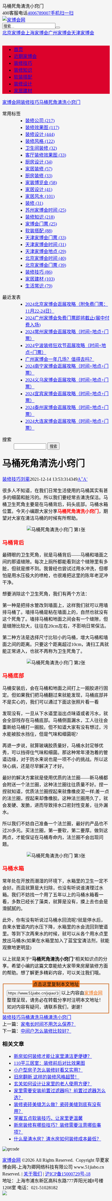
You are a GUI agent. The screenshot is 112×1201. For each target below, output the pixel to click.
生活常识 (38, 285)
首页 (18, 49)
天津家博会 (82, 32)
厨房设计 (38, 161)
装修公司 (40, 120)
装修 (34, 203)
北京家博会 (13, 32)
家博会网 (11, 102)
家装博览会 (41, 182)
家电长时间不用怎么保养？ (48, 1024)
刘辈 (25, 479)
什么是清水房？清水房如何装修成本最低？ (57, 1138)
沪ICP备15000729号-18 (67, 1173)
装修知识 (23, 70)
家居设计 (38, 189)
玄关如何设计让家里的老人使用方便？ (53, 1083)
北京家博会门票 (45, 265)
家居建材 (23, 90)
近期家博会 (25, 56)
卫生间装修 (41, 148)
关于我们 (33, 1173)
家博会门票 (41, 223)
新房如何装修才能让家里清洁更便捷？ (53, 1056)
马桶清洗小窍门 (55, 1017)
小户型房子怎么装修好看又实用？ (48, 1070)
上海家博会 (36, 32)
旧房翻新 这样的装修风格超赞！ (46, 1077)
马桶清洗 (30, 1017)
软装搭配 (23, 77)
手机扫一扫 (62, 13)
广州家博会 (59, 32)
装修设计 (23, 83)
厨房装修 (38, 175)
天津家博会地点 (45, 251)
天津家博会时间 (45, 244)
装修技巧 (23, 63)
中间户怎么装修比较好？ (46, 1031)
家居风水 (40, 196)
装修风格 (40, 141)
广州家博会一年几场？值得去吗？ (59, 359)
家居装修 (38, 168)
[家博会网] (13, 19)
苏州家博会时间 (45, 210)
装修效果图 (42, 127)
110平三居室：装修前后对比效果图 (49, 1063)
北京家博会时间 (45, 258)
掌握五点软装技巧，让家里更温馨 (48, 1118)
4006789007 (39, 13)
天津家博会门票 (45, 237)
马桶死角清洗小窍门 (59, 102)
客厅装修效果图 (45, 155)
